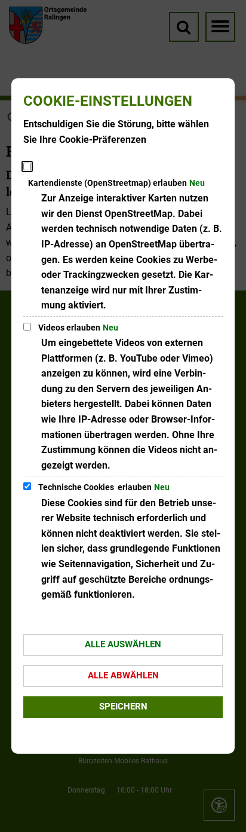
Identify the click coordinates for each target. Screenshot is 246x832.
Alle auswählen (123, 644)
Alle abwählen (123, 675)
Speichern (123, 706)
